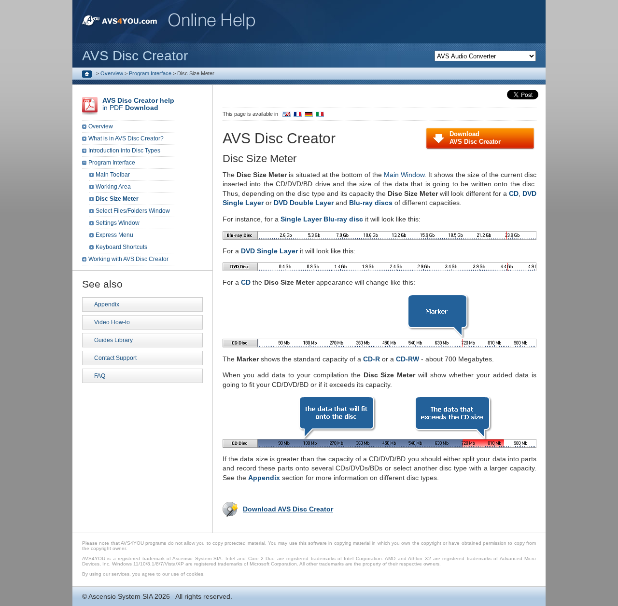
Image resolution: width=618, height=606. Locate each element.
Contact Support (115, 358)
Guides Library (113, 340)
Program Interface (150, 73)
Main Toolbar (113, 174)
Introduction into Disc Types (124, 150)
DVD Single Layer (269, 251)
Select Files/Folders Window (133, 210)
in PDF (138, 103)
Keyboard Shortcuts (121, 247)
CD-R (371, 359)
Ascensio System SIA (120, 596)
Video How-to (112, 322)
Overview (111, 73)
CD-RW (407, 359)
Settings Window (118, 223)
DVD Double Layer (304, 203)
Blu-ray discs (371, 203)
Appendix (264, 478)
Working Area (113, 186)
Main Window (404, 175)
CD (514, 193)
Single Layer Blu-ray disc (322, 219)
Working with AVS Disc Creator (128, 259)
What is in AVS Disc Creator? (126, 138)
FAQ (99, 375)
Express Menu (114, 235)
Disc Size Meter (117, 198)
